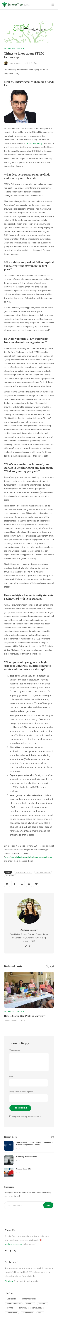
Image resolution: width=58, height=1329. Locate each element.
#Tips (40, 1312)
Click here (9, 1281)
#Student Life (28, 1312)
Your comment (14, 1050)
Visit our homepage (13, 1244)
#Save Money (37, 1308)
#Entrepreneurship (23, 872)
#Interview (10, 875)
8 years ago (17, 63)
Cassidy (11, 63)
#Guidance (43, 1303)
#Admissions (11, 1299)
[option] (29, 996)
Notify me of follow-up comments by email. (26, 1117)
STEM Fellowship (34, 143)
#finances (29, 1303)
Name (11, 1076)
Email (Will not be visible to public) (21, 1092)
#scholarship (12, 1312)
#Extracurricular (43, 872)
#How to (10, 1308)
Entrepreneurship (14, 48)
